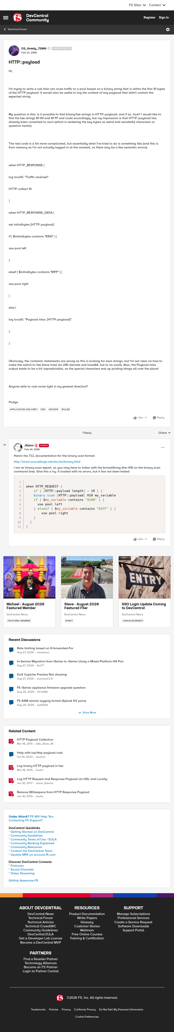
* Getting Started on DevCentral (31, 832)
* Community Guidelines (26, 835)
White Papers (87, 918)
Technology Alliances (41, 963)
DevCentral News (17, 614)
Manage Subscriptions (133, 914)
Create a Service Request (133, 922)
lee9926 (42, 705)
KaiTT (40, 665)
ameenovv (43, 652)
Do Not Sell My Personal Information (121, 1009)
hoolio (39, 770)
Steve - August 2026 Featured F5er (81, 606)
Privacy (66, 1009)
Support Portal (133, 930)
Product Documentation (87, 914)
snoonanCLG (45, 678)
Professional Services (133, 918)
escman (40, 757)
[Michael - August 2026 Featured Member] (29, 577)
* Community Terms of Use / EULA (33, 839)
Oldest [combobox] (165, 433)
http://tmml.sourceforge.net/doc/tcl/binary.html (47, 462)
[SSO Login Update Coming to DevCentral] (145, 577)
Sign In (164, 17)
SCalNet (42, 692)
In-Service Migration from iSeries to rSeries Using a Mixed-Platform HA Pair (70, 661)
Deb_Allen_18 (44, 743)
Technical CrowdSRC (40, 926)
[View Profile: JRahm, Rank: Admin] (18, 447)
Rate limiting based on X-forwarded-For (45, 648)
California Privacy (85, 1009)
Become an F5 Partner (41, 967)
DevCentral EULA (41, 934)
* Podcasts (16, 866)
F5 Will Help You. (31, 816)
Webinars (87, 930)
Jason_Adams (44, 783)
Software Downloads (133, 926)
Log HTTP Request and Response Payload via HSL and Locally (62, 779)
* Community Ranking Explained (31, 843)
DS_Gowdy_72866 (33, 48)
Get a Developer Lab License (40, 938)
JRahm (29, 445)
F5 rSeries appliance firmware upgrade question (51, 687)
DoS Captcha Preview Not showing (42, 674)
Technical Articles (40, 922)
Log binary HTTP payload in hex (40, 766)
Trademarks (38, 1009)
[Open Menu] (168, 29)
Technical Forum (17, 29)
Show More (89, 712)
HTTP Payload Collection (35, 739)
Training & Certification (87, 938)
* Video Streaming (22, 873)
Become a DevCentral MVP (40, 943)
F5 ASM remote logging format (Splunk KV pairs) (51, 701)
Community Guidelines (40, 930)
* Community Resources (25, 847)
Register (149, 17)
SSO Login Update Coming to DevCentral (144, 606)
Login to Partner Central (41, 971)
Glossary (87, 922)
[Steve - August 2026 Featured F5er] (87, 577)
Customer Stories (87, 926)
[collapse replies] (4, 444)
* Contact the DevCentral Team (30, 851)
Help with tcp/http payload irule (40, 753)
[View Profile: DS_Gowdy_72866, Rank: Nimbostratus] (14, 50)
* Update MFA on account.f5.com (32, 855)
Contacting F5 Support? (26, 820)
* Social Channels (21, 869)
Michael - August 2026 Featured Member (25, 606)
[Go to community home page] (30, 18)
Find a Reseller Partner (41, 959)
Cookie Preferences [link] (87, 1016)
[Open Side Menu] (5, 17)
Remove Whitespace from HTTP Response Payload (53, 792)
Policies (53, 1009)
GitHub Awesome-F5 (23, 880)
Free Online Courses (87, 934)
